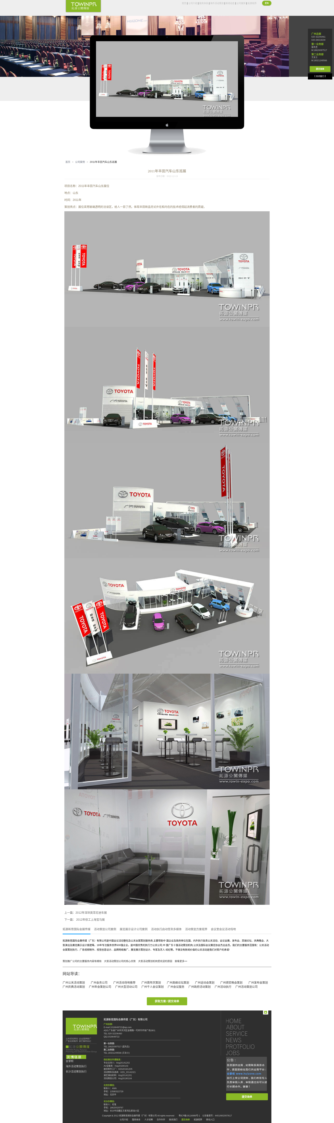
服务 (243, 1033)
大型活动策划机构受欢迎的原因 (155, 961)
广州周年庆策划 (151, 982)
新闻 (243, 1040)
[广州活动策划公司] (83, 6)
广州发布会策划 (258, 982)
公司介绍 (192, 3)
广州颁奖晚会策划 (231, 982)
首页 (184, 3)
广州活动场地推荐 (124, 982)
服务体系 (203, 3)
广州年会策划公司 (100, 986)
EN (267, 3)
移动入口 (210, 1119)
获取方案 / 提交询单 (167, 1001)
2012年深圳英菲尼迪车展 (91, 912)
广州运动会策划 (204, 982)
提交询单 (247, 1096)
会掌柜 (70, 1061)
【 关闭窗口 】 (320, 76)
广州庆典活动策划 (74, 986)
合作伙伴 (161, 1119)
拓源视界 (252, 3)
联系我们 (173, 1119)
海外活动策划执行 (76, 1066)
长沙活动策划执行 (76, 1071)
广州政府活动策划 (199, 986)
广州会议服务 (176, 986)
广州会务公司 (99, 982)
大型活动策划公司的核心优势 (120, 961)
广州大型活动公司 (126, 986)
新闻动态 (230, 3)
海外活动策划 (217, 3)
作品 (243, 1046)
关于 (243, 1027)
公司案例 (241, 3)
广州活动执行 (223, 986)
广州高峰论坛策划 (178, 982)
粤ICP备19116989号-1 (189, 1115)
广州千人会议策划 (152, 986)
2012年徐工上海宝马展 (90, 919)
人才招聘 (148, 1119)
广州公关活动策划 (74, 982)
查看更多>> (181, 961)
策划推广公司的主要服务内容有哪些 (82, 961)
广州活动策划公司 (246, 986)
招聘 (243, 1053)
